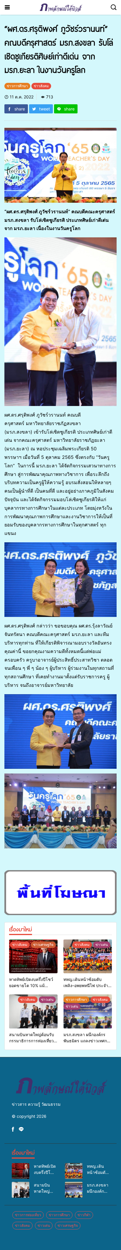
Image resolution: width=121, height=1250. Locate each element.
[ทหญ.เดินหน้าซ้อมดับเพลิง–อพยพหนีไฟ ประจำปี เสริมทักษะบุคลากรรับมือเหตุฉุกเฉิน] (87, 956)
